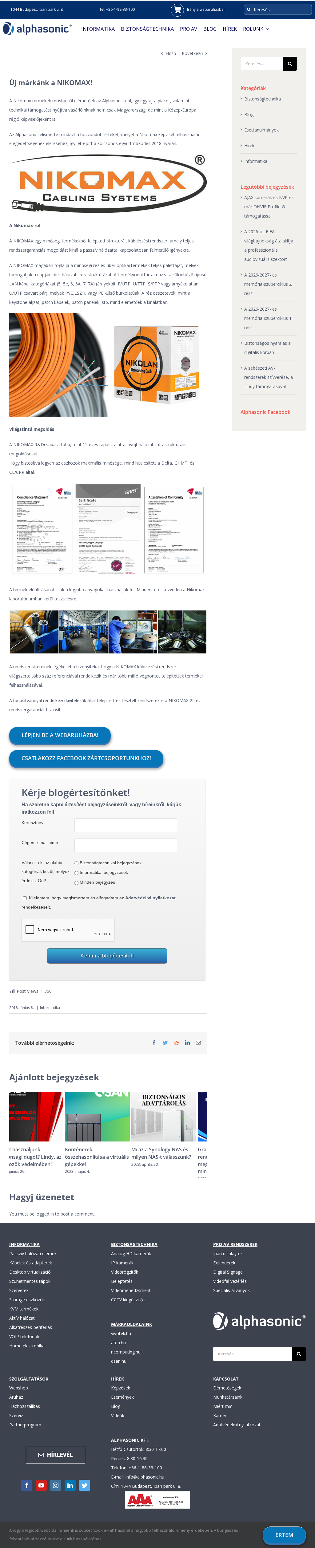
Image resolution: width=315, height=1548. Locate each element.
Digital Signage (228, 1278)
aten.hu (118, 1349)
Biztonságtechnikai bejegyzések (111, 862)
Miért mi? (222, 1412)
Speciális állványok (231, 1296)
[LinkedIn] (70, 1491)
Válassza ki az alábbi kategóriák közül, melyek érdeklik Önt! (46, 871)
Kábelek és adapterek (30, 1269)
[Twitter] (84, 1491)
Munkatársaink (227, 1403)
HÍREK (117, 1385)
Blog (248, 114)
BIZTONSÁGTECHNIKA (134, 1250)
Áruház (16, 1403)
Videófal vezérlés (230, 1287)
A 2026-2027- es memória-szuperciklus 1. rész (268, 318)
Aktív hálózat (22, 1324)
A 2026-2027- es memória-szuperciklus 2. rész (268, 284)
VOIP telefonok (24, 1342)
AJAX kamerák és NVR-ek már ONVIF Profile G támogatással (269, 206)
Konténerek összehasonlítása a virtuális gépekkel (41, 1156)
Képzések (120, 1394)
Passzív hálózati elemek (33, 1260)
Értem (284, 1534)
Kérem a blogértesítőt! (107, 955)
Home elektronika (27, 1351)
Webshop (18, 1394)
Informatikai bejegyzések (104, 872)
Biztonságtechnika (262, 99)
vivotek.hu (121, 1339)
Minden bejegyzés (97, 882)
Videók (117, 1421)
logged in (45, 1220)
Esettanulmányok (261, 130)
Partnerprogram (25, 1431)
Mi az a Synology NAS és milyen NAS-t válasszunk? (105, 1153)
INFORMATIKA (24, 1250)
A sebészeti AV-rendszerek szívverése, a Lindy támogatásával (268, 377)
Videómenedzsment (131, 1296)
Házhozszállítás (24, 1412)
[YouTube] (41, 1491)
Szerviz (16, 1421)
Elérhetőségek (227, 1394)
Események (122, 1403)
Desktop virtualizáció (30, 1278)
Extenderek (224, 1269)
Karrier (219, 1421)
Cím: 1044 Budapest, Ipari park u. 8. (146, 1492)
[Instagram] (55, 1491)
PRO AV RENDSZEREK (235, 1250)
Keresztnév (32, 822)
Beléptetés (122, 1287)
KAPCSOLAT (225, 1385)
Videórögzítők (124, 1278)
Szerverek (19, 1296)
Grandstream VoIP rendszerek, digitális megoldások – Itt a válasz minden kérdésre (171, 1160)
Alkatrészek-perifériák (30, 1333)
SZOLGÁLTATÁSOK (28, 1385)
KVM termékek (23, 1315)
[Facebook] (26, 1491)
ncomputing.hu (126, 1358)
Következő (192, 53)
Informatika (50, 1007)
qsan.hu (118, 1367)
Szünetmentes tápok (29, 1287)
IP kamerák (122, 1269)
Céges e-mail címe (40, 842)
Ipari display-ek (228, 1260)
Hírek (249, 145)
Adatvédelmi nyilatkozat (237, 1431)
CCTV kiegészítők (128, 1306)
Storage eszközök (27, 1306)
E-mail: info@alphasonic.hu (137, 1483)
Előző (170, 53)
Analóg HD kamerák (131, 1260)
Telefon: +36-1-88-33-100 (136, 1474)
